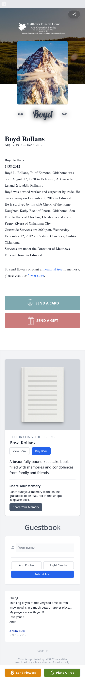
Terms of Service (53, 662)
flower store (35, 275)
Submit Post (42, 574)
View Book (19, 451)
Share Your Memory (26, 507)
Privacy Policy (31, 662)
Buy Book (41, 451)
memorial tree (52, 269)
